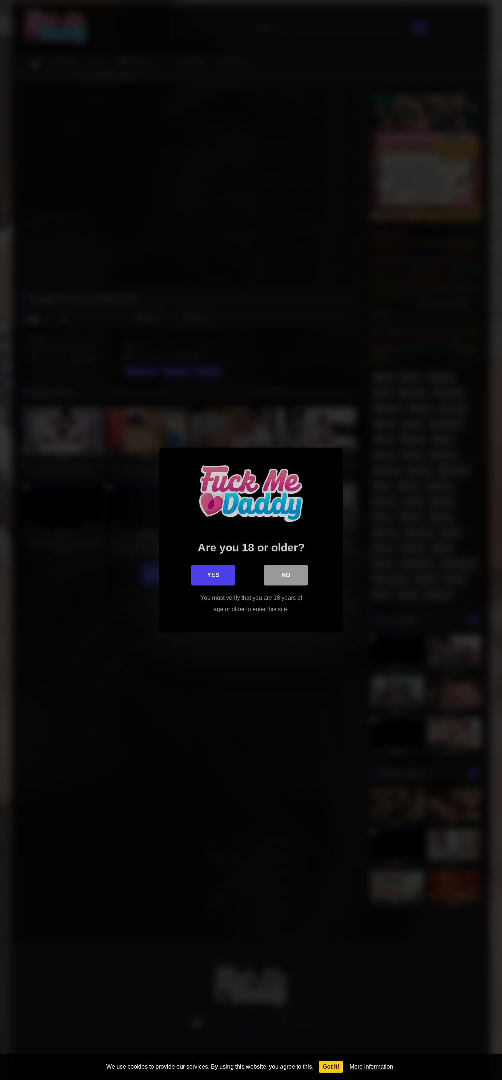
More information (371, 1066)
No (286, 575)
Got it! (331, 1066)
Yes (213, 575)
